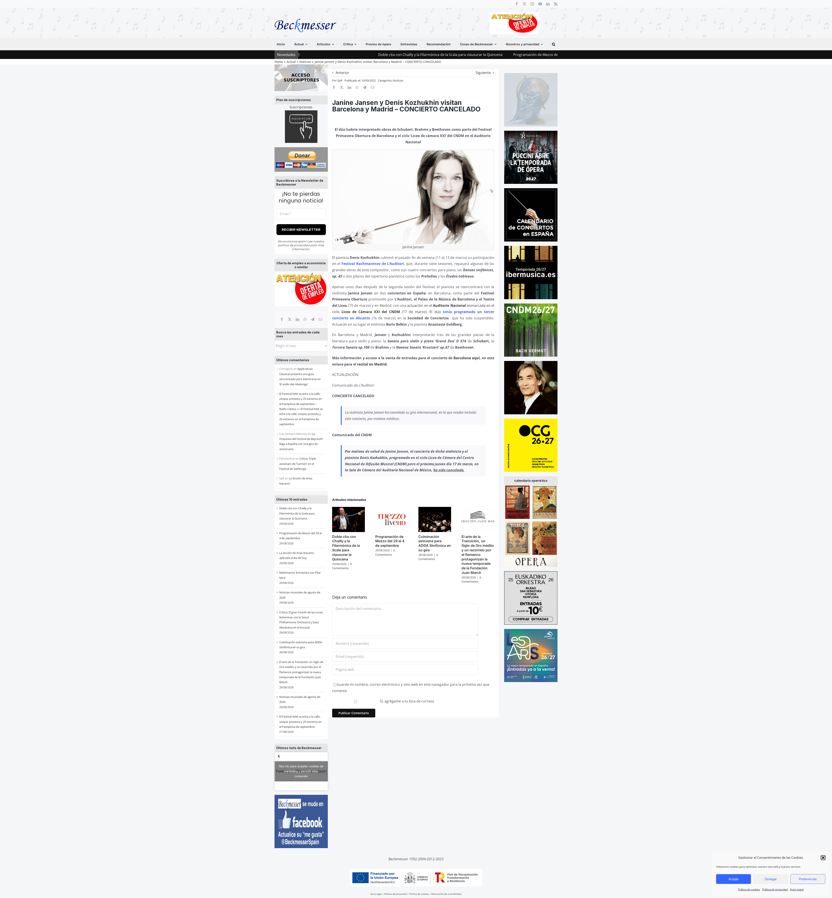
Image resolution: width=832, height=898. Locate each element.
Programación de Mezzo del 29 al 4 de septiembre (491, 54)
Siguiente (483, 72)
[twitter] (524, 4)
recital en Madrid (372, 364)
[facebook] (516, 4)
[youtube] (540, 4)
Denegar (771, 879)
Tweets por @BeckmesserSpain (301, 771)
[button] (823, 858)
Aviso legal (376, 893)
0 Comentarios (342, 566)
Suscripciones (301, 107)
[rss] (555, 4)
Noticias (398, 80)
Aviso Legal (797, 889)
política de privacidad (294, 245)
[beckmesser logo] (305, 15)
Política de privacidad (775, 889)
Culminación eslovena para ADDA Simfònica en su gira (434, 543)
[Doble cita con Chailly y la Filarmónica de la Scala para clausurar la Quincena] (348, 509)
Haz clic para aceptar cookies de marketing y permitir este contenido (301, 771)
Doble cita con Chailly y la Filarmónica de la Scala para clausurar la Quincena (377, 54)
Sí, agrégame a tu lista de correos (406, 701)
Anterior (342, 72)
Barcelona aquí (466, 358)
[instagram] (532, 4)
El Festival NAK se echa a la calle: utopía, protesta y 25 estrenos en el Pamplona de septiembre (300, 722)
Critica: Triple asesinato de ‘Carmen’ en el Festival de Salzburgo (297, 464)
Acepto (734, 879)
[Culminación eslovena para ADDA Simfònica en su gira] (434, 509)
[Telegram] (313, 319)
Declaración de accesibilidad (446, 893)
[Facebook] (282, 319)
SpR (339, 80)
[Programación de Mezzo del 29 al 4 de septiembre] (391, 509)
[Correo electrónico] (320, 319)
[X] (290, 319)
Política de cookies (749, 889)
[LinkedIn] (297, 319)
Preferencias (808, 879)
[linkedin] (548, 4)
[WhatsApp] (305, 319)
